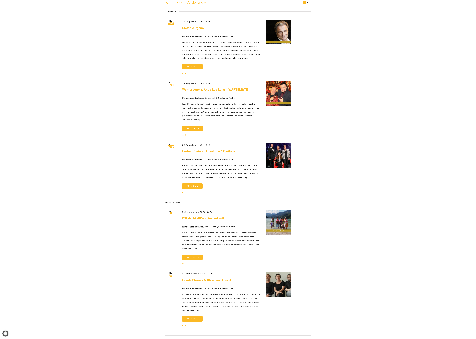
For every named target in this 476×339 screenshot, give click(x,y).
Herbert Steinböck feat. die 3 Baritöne (208, 151)
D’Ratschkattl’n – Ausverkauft (203, 218)
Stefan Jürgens (193, 28)
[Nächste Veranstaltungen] (171, 3)
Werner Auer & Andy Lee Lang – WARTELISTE (215, 89)
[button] (5, 333)
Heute (180, 2)
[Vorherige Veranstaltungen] (166, 2)
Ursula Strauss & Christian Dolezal (206, 280)
